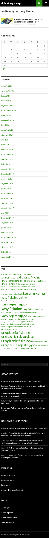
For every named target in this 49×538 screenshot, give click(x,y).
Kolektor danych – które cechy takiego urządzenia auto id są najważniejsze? (22, 441)
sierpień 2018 (7, 159)
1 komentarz (30, 25)
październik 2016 (8, 237)
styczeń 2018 (7, 183)
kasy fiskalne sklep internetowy (26, 312)
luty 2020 (5, 125)
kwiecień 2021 (7, 101)
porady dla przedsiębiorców (12, 490)
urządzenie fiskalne (15, 341)
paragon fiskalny (25, 322)
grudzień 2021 (7, 86)
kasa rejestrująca (14, 304)
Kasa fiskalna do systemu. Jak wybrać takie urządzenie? (28, 20)
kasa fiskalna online (14, 297)
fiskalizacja (19, 294)
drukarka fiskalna (29, 277)
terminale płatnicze (9, 327)
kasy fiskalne (11, 308)
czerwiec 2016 (7, 257)
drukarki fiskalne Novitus (27, 284)
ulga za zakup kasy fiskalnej (10, 329)
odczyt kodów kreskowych (9, 322)
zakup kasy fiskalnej (8, 348)
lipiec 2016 (5, 252)
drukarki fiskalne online (9, 287)
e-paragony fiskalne (8, 294)
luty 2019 (5, 144)
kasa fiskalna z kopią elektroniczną (34, 301)
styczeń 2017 (7, 223)
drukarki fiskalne (10, 283)
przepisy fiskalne (8, 324)
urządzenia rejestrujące (17, 336)
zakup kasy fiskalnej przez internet (27, 348)
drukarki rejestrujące (11, 289)
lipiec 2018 (5, 164)
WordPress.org (7, 522)
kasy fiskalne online (32, 309)
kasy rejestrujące (14, 316)
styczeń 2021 (7, 105)
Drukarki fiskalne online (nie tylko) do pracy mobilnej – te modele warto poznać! (23, 434)
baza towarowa (6, 274)
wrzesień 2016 (7, 242)
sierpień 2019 (7, 135)
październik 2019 (8, 130)
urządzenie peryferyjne (38, 341)
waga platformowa (42, 345)
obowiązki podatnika (25, 319)
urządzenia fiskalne (15, 332)
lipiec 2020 (5, 115)
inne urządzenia (7, 480)
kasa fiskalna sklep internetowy (12, 301)
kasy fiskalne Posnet (8, 312)
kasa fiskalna (34, 293)
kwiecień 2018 (7, 174)
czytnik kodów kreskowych (10, 278)
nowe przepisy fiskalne (9, 319)
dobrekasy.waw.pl (11, 3)
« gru (3, 69)
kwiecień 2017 (7, 218)
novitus (42, 316)
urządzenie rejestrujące (18, 345)
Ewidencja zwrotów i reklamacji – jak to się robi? (21, 381)
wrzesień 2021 (7, 91)
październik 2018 (8, 154)
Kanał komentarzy (9, 517)
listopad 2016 (7, 232)
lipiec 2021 (5, 96)
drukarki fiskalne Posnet (26, 287)
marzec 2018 (6, 179)
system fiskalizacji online (24, 324)
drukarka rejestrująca (37, 280)
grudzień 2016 (7, 227)
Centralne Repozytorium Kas (23, 274)
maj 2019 (5, 140)
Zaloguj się (5, 508)
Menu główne (45, 3)
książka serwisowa (33, 316)
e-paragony (32, 289)
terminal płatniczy (24, 327)
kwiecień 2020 (7, 120)
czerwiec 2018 (7, 169)
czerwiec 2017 (7, 208)
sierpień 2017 (7, 203)
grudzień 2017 (7, 188)
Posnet (34, 322)
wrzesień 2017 (7, 198)
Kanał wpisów (7, 512)
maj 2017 (5, 213)
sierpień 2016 (7, 247)
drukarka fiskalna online (13, 280)
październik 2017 (8, 193)
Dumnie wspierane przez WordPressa (15, 535)
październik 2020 (8, 110)
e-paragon (24, 289)
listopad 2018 (7, 149)
